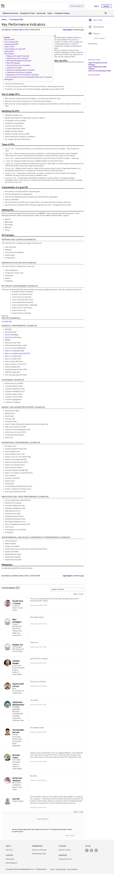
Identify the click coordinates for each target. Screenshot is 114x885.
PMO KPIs (8, 322)
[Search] (106, 13)
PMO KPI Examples (13, 63)
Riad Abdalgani (16, 620)
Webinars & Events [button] (10, 13)
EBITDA (7, 340)
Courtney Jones (17, 30)
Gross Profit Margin (11, 335)
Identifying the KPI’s (11, 44)
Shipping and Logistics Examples (17, 56)
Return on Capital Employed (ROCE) (17, 353)
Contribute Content (62, 13)
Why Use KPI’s (9, 39)
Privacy (52, 869)
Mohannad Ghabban (17, 779)
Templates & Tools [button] (27, 13)
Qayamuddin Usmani (18, 684)
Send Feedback (11, 863)
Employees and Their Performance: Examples (23, 75)
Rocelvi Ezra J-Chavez (17, 602)
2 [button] (79, 594)
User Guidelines (61, 869)
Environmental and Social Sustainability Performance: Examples (29, 77)
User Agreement (72, 869)
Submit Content (64, 850)
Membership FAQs (39, 854)
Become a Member (39, 850)
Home (4, 19)
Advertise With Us (65, 859)
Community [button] (41, 13)
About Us (9, 850)
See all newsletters (94, 75)
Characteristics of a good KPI (15, 49)
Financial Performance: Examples (18, 65)
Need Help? (10, 859)
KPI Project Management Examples (19, 61)
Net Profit (8, 329)
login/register (67, 30)
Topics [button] (50, 13)
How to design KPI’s (11, 42)
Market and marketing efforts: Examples (21, 70)
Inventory (8, 250)
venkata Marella (15, 661)
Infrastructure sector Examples (17, 58)
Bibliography (9, 79)
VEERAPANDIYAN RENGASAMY (18, 703)
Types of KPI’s (9, 47)
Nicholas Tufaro (16, 756)
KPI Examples (9, 54)
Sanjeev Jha (17, 644)
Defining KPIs (9, 51)
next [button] (81, 594)
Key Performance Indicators (64, 37)
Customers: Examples (14, 68)
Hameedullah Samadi (18, 731)
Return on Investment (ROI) (14, 351)
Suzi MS (15, 799)
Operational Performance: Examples (19, 72)
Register (106, 6)
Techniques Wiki (16, 19)
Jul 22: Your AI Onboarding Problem (99, 71)
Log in (96, 6)
